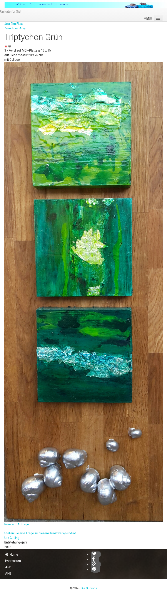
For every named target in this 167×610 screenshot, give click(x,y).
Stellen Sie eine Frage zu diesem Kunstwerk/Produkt (40, 533)
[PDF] (6, 46)
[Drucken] (9, 46)
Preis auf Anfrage (16, 524)
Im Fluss (17, 23)
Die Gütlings (89, 588)
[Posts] (96, 564)
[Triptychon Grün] (83, 291)
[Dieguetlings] (96, 554)
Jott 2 (8, 23)
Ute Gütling (11, 538)
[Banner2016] (86, 5)
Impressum (13, 561)
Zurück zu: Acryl (15, 28)
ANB (8, 573)
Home (14, 554)
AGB (8, 567)
